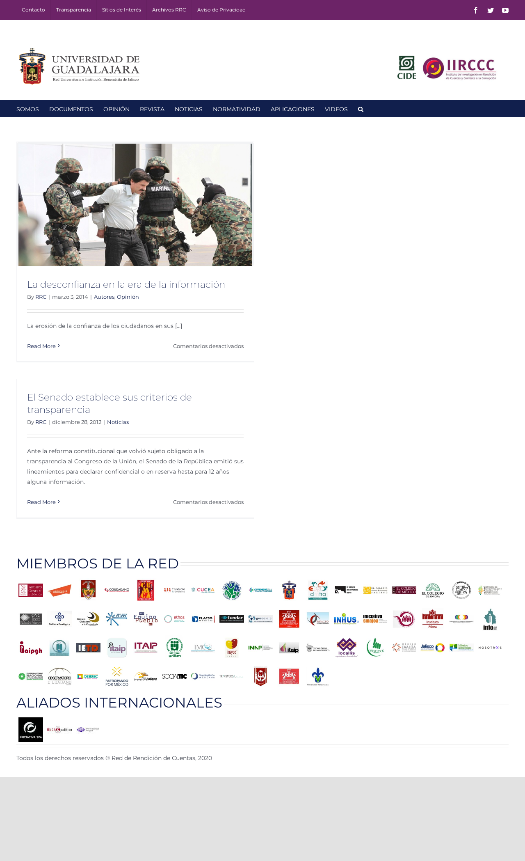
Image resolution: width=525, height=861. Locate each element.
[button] (360, 108)
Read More (41, 346)
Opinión (128, 296)
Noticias (118, 422)
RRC (40, 296)
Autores (104, 296)
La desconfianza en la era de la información (126, 284)
